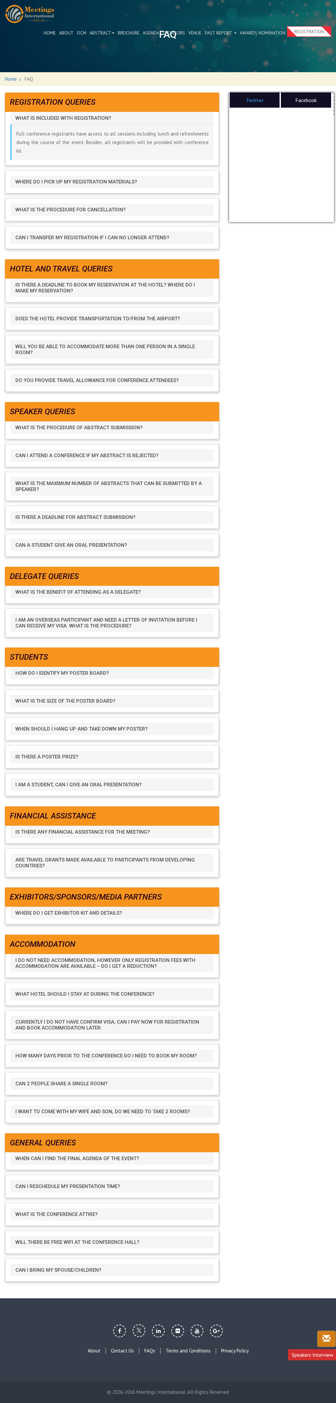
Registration (309, 31)
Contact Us (122, 1351)
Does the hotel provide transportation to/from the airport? (97, 319)
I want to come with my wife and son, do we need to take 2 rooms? (102, 1112)
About (66, 33)
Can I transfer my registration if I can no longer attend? (92, 238)
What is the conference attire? (56, 1214)
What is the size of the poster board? (65, 701)
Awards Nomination (262, 33)
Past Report (219, 33)
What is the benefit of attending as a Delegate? (78, 592)
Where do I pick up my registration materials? (76, 182)
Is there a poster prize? (46, 757)
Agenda (151, 33)
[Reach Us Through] (326, 1338)
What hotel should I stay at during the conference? (85, 994)
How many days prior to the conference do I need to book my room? (106, 1056)
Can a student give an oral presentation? (71, 545)
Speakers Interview (312, 1354)
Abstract (100, 33)
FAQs (149, 1351)
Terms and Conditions (188, 1351)
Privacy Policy (235, 1351)
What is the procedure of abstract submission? (79, 428)
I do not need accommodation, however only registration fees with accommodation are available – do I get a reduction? (105, 963)
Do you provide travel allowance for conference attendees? (97, 380)
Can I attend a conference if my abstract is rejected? (86, 455)
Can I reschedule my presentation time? (67, 1186)
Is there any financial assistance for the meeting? (82, 832)
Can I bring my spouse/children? (58, 1270)
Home (50, 33)
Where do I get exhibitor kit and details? (68, 913)
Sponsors (173, 33)
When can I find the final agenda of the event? (77, 1158)
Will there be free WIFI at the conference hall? (77, 1242)
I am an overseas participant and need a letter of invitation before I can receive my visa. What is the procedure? (106, 623)
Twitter (254, 100)
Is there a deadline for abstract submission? (75, 517)
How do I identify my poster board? (62, 673)
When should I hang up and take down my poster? (81, 729)
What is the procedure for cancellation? (70, 210)
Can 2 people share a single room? (61, 1084)
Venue (194, 33)
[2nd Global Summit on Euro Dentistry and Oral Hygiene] (29, 14)
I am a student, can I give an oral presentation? (78, 785)
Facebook (306, 100)
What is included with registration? (63, 118)
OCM (81, 33)
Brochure (128, 33)
